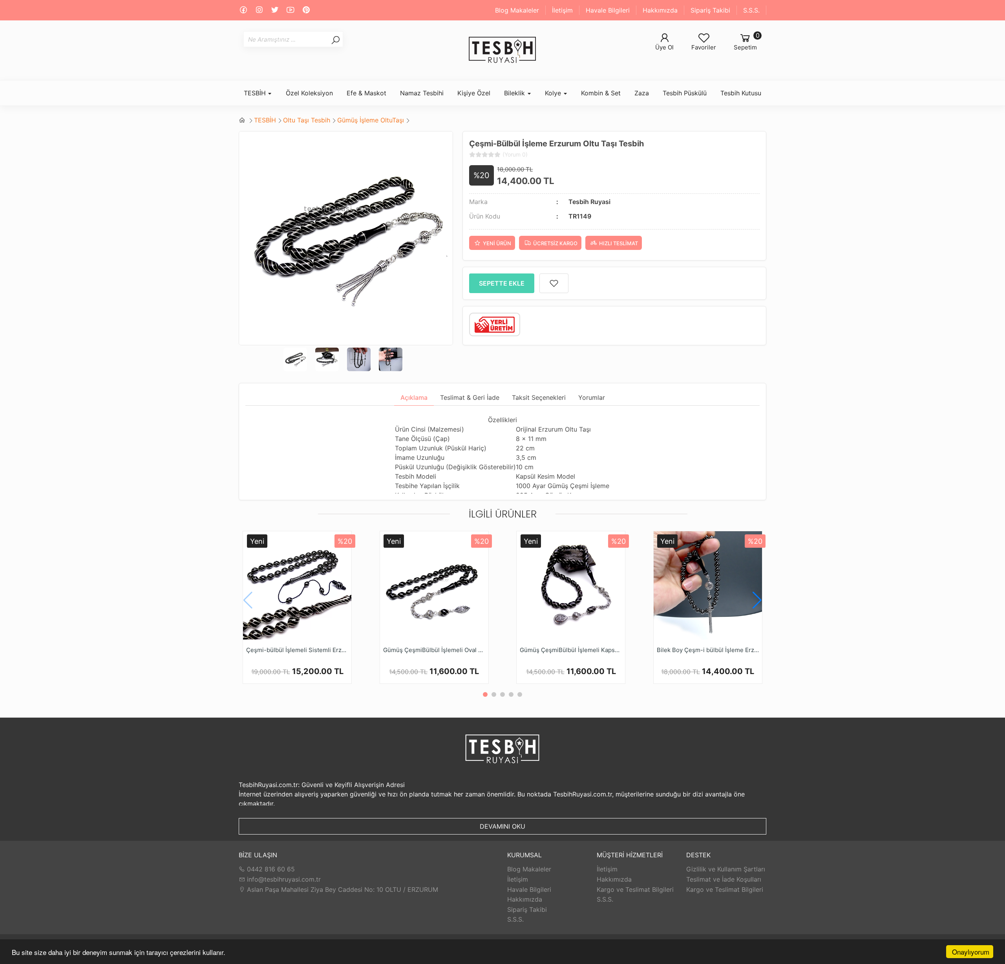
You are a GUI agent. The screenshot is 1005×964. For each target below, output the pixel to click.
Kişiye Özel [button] (473, 93)
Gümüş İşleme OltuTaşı (370, 120)
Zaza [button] (641, 93)
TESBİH (265, 120)
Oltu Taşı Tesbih (306, 120)
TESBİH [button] (256, 93)
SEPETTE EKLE (501, 283)
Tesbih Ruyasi (589, 202)
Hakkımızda (660, 10)
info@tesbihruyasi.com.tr (284, 879)
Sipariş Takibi (710, 10)
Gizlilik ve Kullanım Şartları (725, 869)
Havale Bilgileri (608, 10)
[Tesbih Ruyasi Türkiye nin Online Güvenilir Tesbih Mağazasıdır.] (502, 50)
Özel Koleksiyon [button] (309, 93)
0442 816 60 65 (270, 869)
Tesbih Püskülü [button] (685, 93)
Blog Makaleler (517, 10)
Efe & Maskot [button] (366, 93)
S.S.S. (751, 10)
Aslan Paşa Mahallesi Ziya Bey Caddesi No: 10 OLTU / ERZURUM (341, 889)
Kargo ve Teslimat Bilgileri (635, 889)
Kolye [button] (554, 93)
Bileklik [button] (515, 93)
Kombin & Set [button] (601, 93)
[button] (757, 600)
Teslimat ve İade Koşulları (723, 879)
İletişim (562, 10)
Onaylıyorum (970, 952)
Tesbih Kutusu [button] (740, 93)
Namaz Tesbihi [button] (422, 93)
